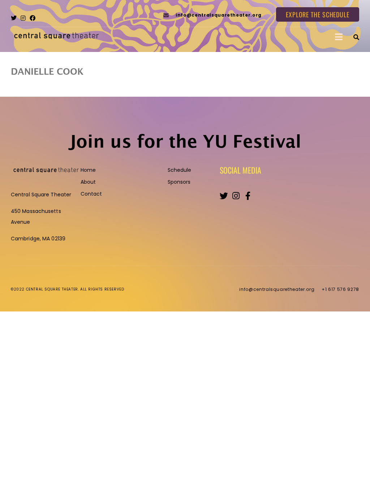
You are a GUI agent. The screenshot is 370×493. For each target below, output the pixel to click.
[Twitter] (14, 18)
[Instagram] (23, 18)
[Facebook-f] (248, 196)
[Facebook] (32, 18)
